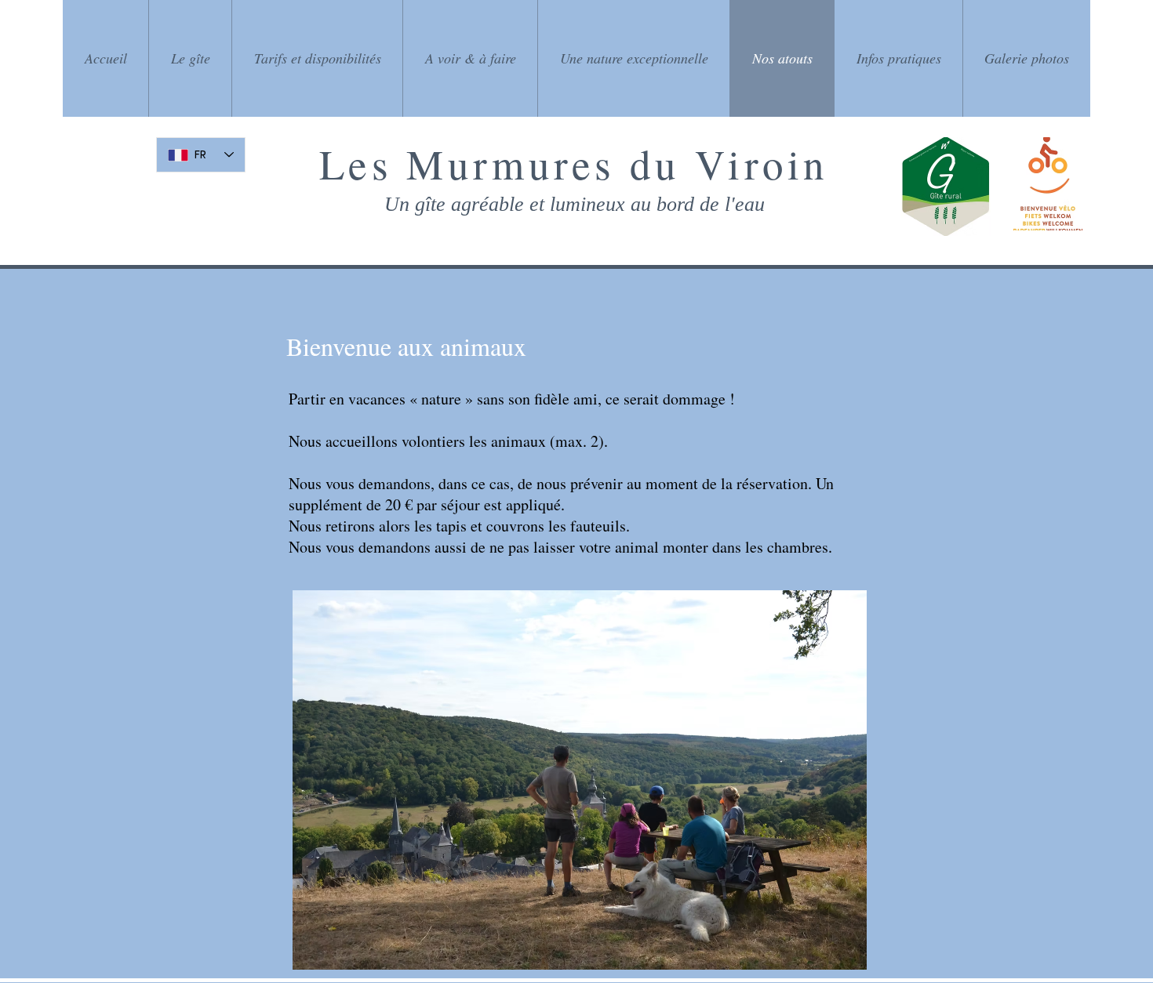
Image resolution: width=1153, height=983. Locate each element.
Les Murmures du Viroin (574, 163)
